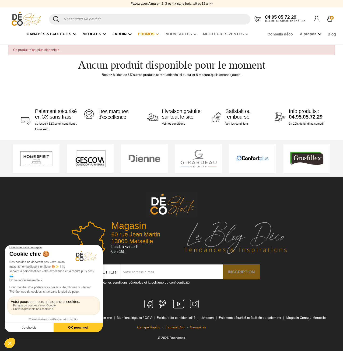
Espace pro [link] (104, 317)
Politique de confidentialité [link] (176, 317)
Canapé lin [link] (198, 327)
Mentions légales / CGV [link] (135, 317)
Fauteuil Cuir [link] (176, 327)
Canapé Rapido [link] (149, 327)
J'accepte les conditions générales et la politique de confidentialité (141, 282)
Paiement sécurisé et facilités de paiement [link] (250, 317)
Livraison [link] (207, 317)
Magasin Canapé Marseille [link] (306, 317)
